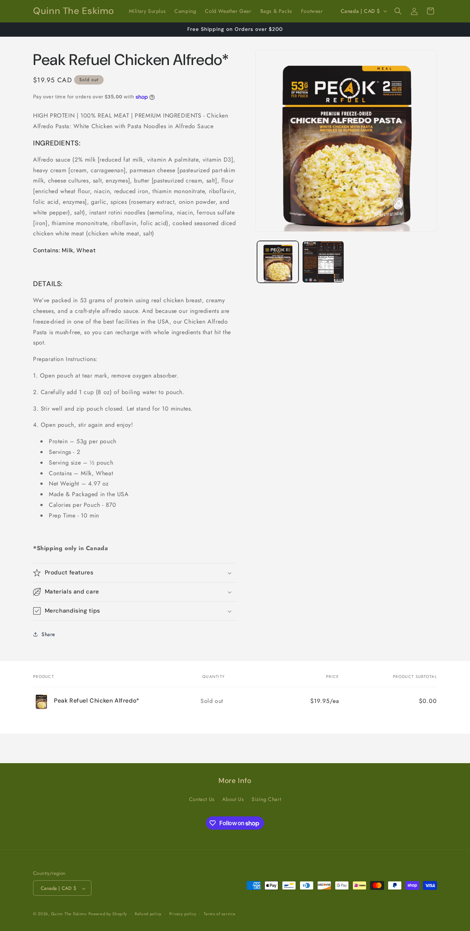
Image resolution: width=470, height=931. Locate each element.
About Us (233, 798)
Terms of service (219, 914)
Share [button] (48, 634)
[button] (398, 11)
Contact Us (202, 798)
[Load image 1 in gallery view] (278, 261)
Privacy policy (182, 914)
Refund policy (148, 914)
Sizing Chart (266, 798)
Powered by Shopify (107, 914)
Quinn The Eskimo (69, 914)
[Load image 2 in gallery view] (323, 261)
